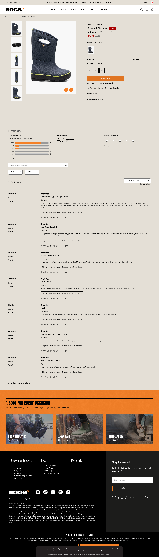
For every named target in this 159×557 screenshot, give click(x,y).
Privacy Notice (65, 550)
